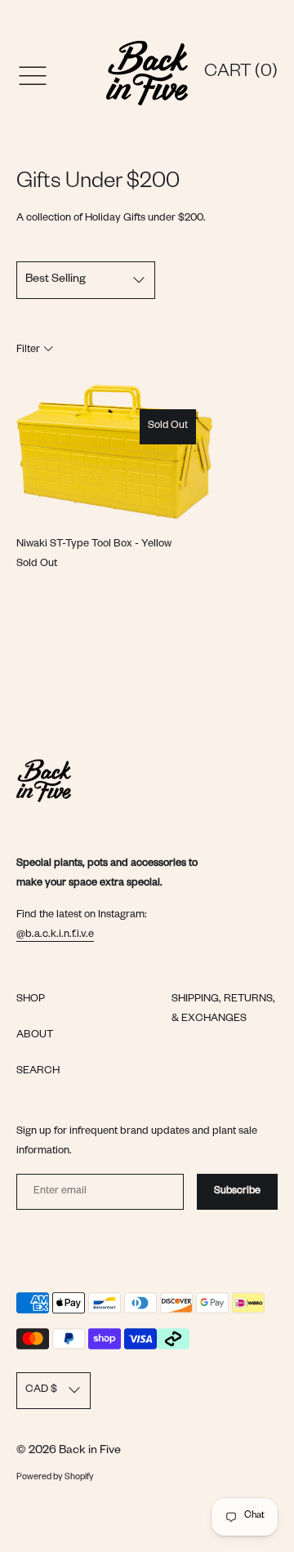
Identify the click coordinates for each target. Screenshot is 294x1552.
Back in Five (90, 1451)
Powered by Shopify (55, 1478)
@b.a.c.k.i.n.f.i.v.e (55, 935)
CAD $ (41, 1390)
